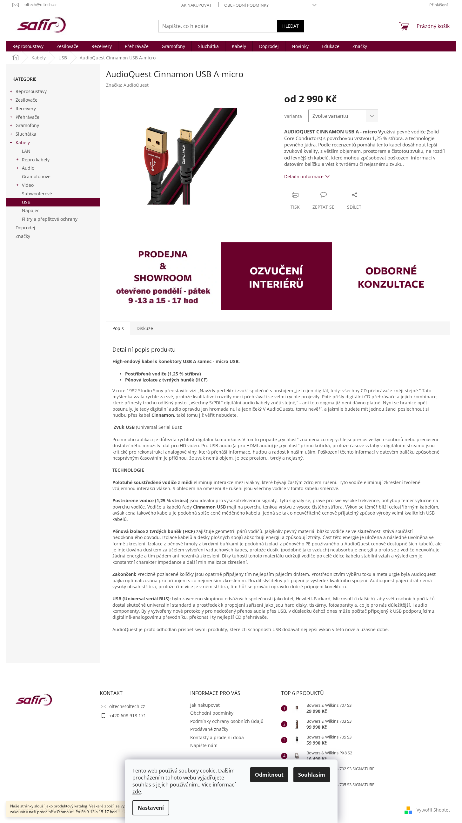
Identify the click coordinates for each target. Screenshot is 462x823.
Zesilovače (26, 100)
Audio (28, 168)
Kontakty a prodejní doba (217, 737)
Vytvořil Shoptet (433, 809)
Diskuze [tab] (145, 328)
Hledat (290, 26)
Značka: (127, 85)
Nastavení (151, 807)
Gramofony (27, 125)
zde (136, 791)
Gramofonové (36, 176)
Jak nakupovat (195, 5)
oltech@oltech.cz (127, 706)
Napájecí (31, 210)
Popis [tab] (118, 328)
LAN (26, 151)
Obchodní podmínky (246, 5)
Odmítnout (269, 774)
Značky (23, 236)
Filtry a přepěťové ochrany (49, 219)
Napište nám (204, 745)
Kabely (23, 142)
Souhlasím (311, 774)
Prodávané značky (209, 729)
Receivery (26, 108)
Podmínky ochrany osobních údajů (227, 721)
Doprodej (25, 228)
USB (26, 202)
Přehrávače (27, 117)
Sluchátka (26, 134)
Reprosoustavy (31, 91)
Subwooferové (37, 194)
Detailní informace (304, 176)
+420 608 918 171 (127, 715)
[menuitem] (28, 46)
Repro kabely (36, 160)
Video (28, 185)
